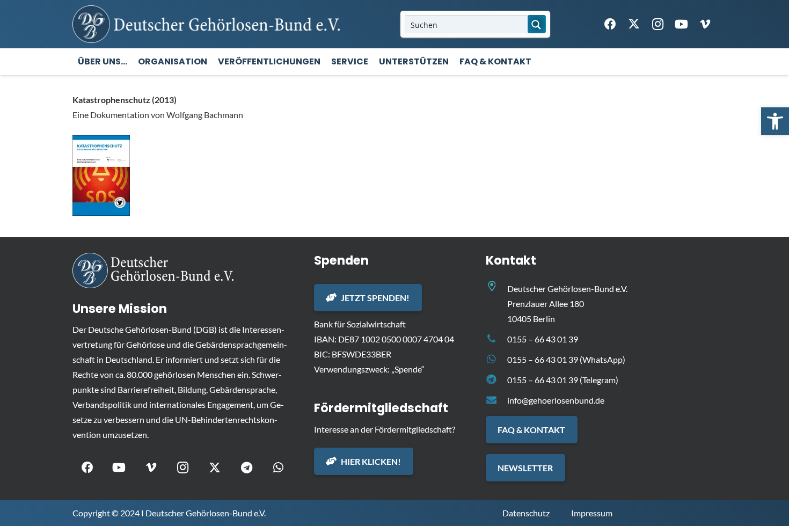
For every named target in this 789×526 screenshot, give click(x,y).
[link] (775, 121)
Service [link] (349, 61)
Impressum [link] (591, 513)
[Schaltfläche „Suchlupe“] (537, 24)
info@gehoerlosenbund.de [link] (555, 400)
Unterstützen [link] (414, 61)
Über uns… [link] (102, 61)
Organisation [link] (172, 61)
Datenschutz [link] (526, 513)
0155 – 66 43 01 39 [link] (542, 339)
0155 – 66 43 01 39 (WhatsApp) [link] (566, 359)
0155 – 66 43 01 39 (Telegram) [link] (562, 380)
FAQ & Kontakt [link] (495, 61)
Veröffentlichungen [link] (269, 61)
